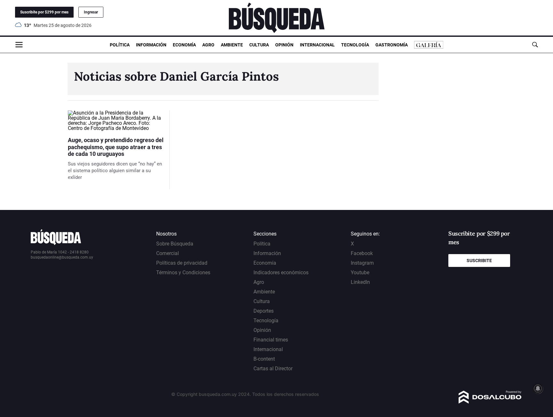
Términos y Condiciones (183, 272)
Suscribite (479, 260)
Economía (184, 44)
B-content (264, 359)
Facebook (362, 253)
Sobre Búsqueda (174, 244)
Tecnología (355, 44)
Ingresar (91, 12)
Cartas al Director (273, 368)
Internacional (317, 44)
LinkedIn (360, 282)
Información (151, 44)
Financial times (270, 340)
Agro (208, 44)
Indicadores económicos (281, 272)
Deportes (263, 311)
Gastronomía (391, 44)
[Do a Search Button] (535, 44)
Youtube (360, 272)
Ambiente (232, 44)
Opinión (284, 44)
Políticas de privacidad (181, 263)
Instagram (362, 263)
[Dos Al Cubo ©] (490, 402)
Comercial (167, 253)
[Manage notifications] (538, 388)
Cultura (259, 44)
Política (120, 44)
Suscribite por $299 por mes (44, 12)
